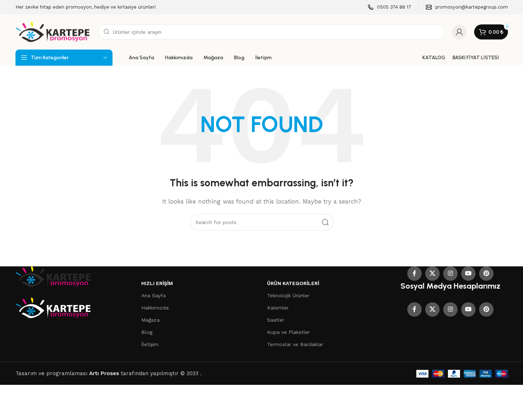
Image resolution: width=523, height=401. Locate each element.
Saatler (275, 320)
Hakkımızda (155, 308)
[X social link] (432, 273)
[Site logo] (53, 31)
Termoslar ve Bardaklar (295, 344)
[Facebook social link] (414, 273)
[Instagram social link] (450, 273)
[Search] (325, 222)
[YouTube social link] (468, 273)
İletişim (150, 344)
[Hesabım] (459, 32)
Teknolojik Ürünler (288, 295)
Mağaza (150, 320)
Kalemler (278, 308)
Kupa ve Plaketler (288, 332)
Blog (146, 332)
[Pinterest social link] (486, 273)
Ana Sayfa (153, 295)
